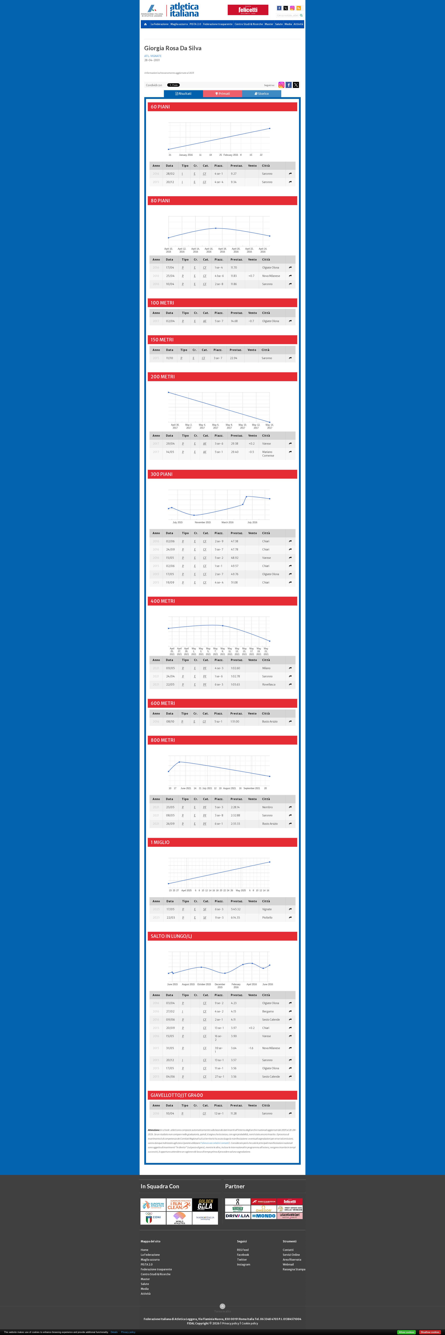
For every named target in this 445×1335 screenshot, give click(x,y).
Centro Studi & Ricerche (249, 24)
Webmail (288, 1264)
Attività (298, 24)
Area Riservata (292, 1259)
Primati (224, 94)
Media (288, 24)
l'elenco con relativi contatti (214, 1143)
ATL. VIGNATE (153, 56)
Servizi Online (291, 1254)
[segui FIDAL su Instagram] (281, 85)
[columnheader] (156, 166)
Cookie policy (250, 1323)
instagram (292, 8)
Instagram (243, 1264)
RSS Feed (243, 1250)
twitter (286, 8)
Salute (279, 24)
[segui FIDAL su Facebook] (289, 85)
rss (299, 8)
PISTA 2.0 (195, 24)
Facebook (243, 1254)
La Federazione (159, 24)
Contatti (288, 1250)
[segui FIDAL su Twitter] (296, 85)
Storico (263, 94)
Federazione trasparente (217, 24)
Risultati (184, 94)
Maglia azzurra (179, 24)
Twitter (242, 1259)
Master (269, 24)
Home (144, 1250)
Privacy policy (230, 1323)
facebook (279, 8)
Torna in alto (222, 1311)
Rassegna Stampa (294, 1269)
